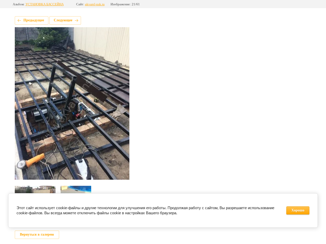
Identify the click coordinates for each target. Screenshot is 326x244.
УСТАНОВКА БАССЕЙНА (44, 4)
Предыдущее (33, 20)
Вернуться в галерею (37, 234)
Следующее (63, 20)
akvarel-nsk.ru (95, 4)
